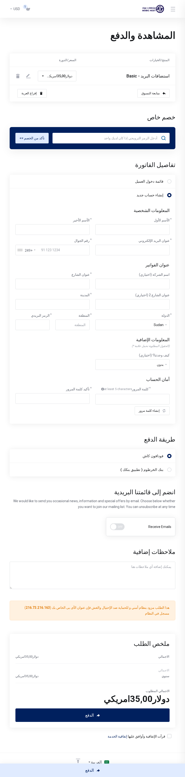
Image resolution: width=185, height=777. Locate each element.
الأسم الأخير (81, 220)
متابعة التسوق (150, 93)
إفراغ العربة (29, 93)
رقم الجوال (82, 241)
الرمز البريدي (40, 315)
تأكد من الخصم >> (32, 138)
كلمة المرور (140, 389)
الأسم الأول (162, 220)
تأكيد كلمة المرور (78, 389)
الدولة (165, 315)
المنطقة (84, 315)
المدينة (85, 295)
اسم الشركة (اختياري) (154, 274)
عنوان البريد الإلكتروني (154, 241)
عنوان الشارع (81, 274)
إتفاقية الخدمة (117, 736)
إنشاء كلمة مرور (149, 410)
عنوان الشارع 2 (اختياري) (152, 295)
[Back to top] (78, 761)
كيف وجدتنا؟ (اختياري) (154, 355)
